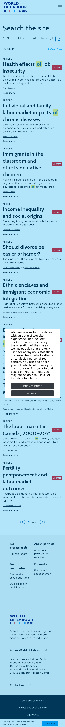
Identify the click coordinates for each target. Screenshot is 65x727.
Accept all (32, 393)
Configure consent (32, 386)
